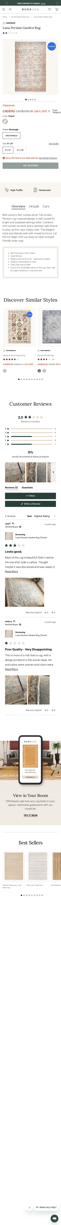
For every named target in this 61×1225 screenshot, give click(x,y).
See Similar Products (48, 158)
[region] (30, 472)
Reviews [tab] (11, 488)
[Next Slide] (53, 472)
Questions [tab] (27, 488)
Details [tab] (34, 206)
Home (5, 17)
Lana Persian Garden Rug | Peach (31, 537)
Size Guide (53, 143)
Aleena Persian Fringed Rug (14, 355)
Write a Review (36, 504)
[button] (10, 33)
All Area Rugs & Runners (20, 17)
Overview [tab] (19, 206)
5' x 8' (8, 150)
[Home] (30, 9)
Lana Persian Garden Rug (42, 17)
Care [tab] (46, 206)
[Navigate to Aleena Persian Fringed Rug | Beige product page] (19, 327)
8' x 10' (20, 150)
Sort (29, 516)
